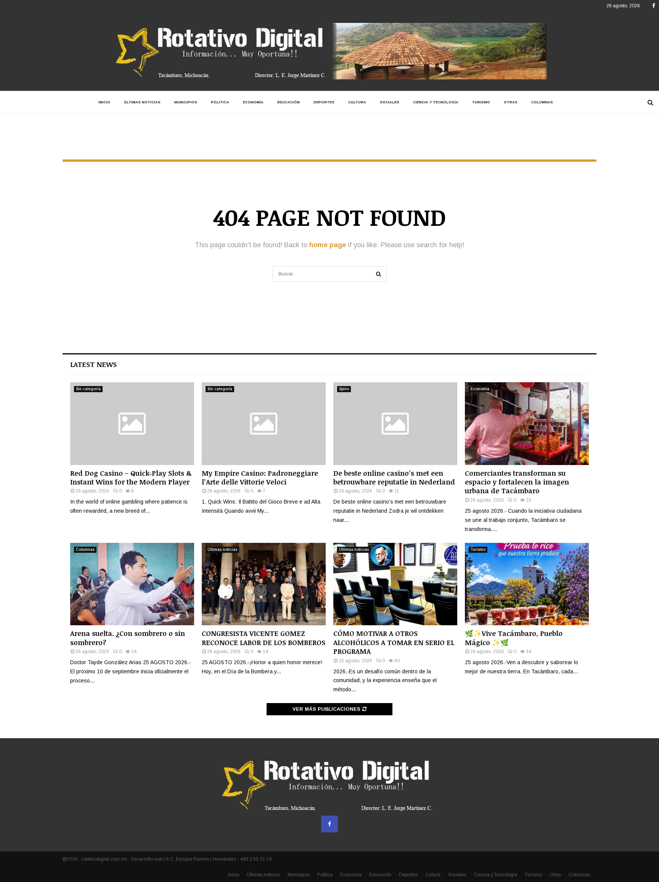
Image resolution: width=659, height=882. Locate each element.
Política (220, 102)
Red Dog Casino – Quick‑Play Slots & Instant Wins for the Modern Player (131, 477)
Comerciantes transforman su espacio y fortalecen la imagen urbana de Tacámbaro (517, 482)
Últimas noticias (142, 102)
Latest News (93, 364)
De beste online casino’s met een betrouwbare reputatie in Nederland (394, 477)
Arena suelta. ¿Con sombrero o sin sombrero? (127, 638)
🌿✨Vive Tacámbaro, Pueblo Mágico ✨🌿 (514, 638)
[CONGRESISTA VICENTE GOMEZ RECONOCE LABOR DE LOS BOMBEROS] (264, 584)
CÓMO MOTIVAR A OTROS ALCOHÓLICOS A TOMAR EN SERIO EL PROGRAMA (393, 642)
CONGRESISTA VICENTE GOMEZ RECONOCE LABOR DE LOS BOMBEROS (263, 638)
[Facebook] (329, 824)
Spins (344, 389)
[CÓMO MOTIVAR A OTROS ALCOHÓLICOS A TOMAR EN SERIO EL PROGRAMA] (395, 584)
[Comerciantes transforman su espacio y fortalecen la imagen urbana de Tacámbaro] (527, 423)
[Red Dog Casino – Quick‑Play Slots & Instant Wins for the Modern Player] (132, 423)
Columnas (542, 102)
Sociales (389, 102)
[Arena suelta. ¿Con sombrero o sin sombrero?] (132, 584)
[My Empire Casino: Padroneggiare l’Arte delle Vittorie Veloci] (264, 423)
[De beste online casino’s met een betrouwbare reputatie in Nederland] (395, 423)
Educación (288, 102)
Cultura (357, 102)
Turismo (481, 102)
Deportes (323, 102)
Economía (253, 102)
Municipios (185, 102)
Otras (511, 102)
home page (327, 245)
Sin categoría (88, 389)
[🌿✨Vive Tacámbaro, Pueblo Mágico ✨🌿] (527, 584)
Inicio (104, 102)
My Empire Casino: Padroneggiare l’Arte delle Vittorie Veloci (260, 477)
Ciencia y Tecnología (435, 102)
